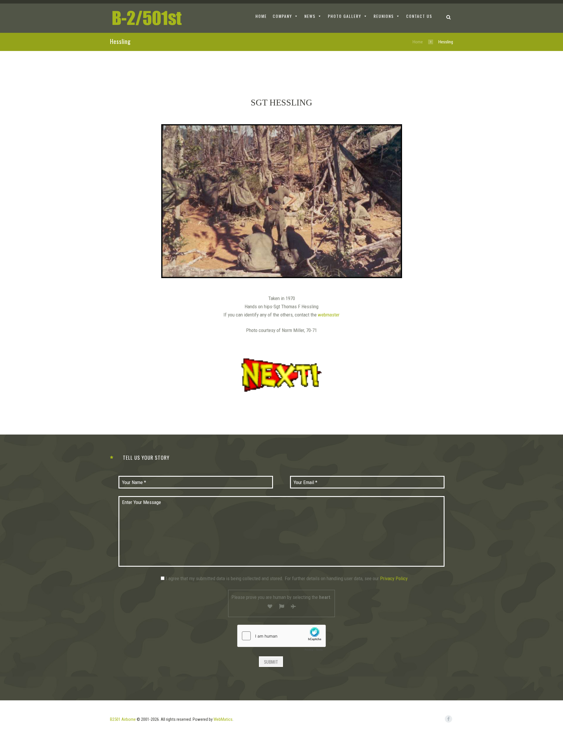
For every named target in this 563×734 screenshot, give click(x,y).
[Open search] (448, 16)
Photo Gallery (344, 16)
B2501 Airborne (123, 719)
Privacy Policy (394, 578)
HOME (261, 16)
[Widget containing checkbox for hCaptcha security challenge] (281, 639)
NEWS (310, 16)
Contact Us (419, 16)
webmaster (329, 315)
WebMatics (223, 719)
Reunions (384, 16)
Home (418, 42)
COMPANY (282, 16)
